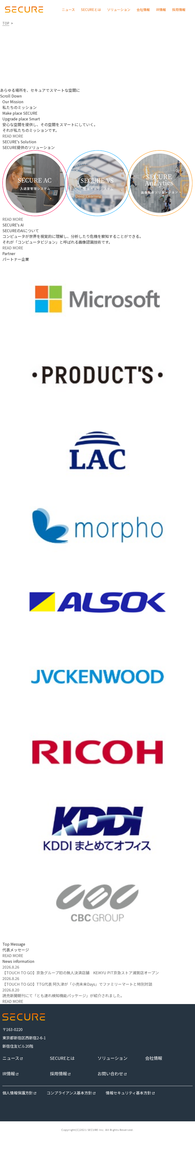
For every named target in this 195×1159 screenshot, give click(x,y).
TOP (5, 23)
